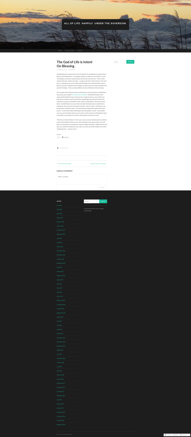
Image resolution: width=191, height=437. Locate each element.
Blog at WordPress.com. (65, 434)
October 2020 (60, 308)
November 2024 (61, 255)
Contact (80, 50)
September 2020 (61, 313)
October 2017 (60, 391)
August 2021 (60, 279)
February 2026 (60, 221)
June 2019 (59, 354)
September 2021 (61, 275)
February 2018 (60, 375)
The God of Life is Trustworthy (98, 163)
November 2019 (61, 341)
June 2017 (59, 399)
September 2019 (61, 346)
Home (60, 50)
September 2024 (61, 263)
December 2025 (61, 230)
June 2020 (59, 325)
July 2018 (59, 366)
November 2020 (61, 304)
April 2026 (59, 213)
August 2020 (60, 317)
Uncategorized (64, 147)
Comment (102, 187)
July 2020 (59, 321)
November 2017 (61, 387)
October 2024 (60, 259)
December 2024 (61, 250)
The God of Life (69, 50)
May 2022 (59, 267)
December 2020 (61, 300)
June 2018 (59, 370)
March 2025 (60, 246)
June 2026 (59, 205)
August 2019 (60, 350)
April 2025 (59, 242)
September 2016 (61, 424)
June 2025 (59, 238)
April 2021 (59, 292)
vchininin (71, 69)
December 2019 (61, 337)
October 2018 (60, 362)
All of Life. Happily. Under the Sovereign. (95, 23)
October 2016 (60, 420)
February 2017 (60, 404)
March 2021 (60, 296)
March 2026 (60, 217)
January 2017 (60, 408)
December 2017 (61, 383)
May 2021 (59, 288)
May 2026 (59, 209)
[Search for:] (123, 62)
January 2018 (60, 379)
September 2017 (61, 395)
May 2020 (59, 329)
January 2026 (60, 226)
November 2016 (61, 416)
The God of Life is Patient (79, 95)
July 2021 (59, 284)
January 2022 (60, 271)
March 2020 (60, 333)
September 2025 (61, 234)
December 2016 (61, 412)
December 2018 (61, 358)
